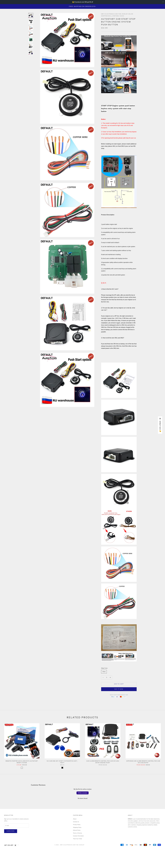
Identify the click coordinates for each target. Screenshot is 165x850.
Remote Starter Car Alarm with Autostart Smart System (22, 761)
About (74, 819)
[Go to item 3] (30, 27)
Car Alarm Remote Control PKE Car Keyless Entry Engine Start (102, 761)
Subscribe (11, 831)
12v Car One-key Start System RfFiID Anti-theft (62, 761)
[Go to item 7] (30, 52)
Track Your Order (77, 839)
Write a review (82, 793)
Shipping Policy (77, 827)
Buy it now (119, 689)
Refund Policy (76, 830)
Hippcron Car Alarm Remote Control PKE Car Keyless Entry (143, 761)
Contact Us (76, 822)
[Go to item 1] (30, 15)
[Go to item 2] (30, 21)
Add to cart (119, 684)
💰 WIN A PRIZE (160, 426)
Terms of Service (77, 833)
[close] (163, 1)
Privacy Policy (76, 824)
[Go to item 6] (30, 46)
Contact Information (78, 836)
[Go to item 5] (30, 40)
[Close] (15, 845)
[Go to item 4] (30, 33)
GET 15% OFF (8, 845)
